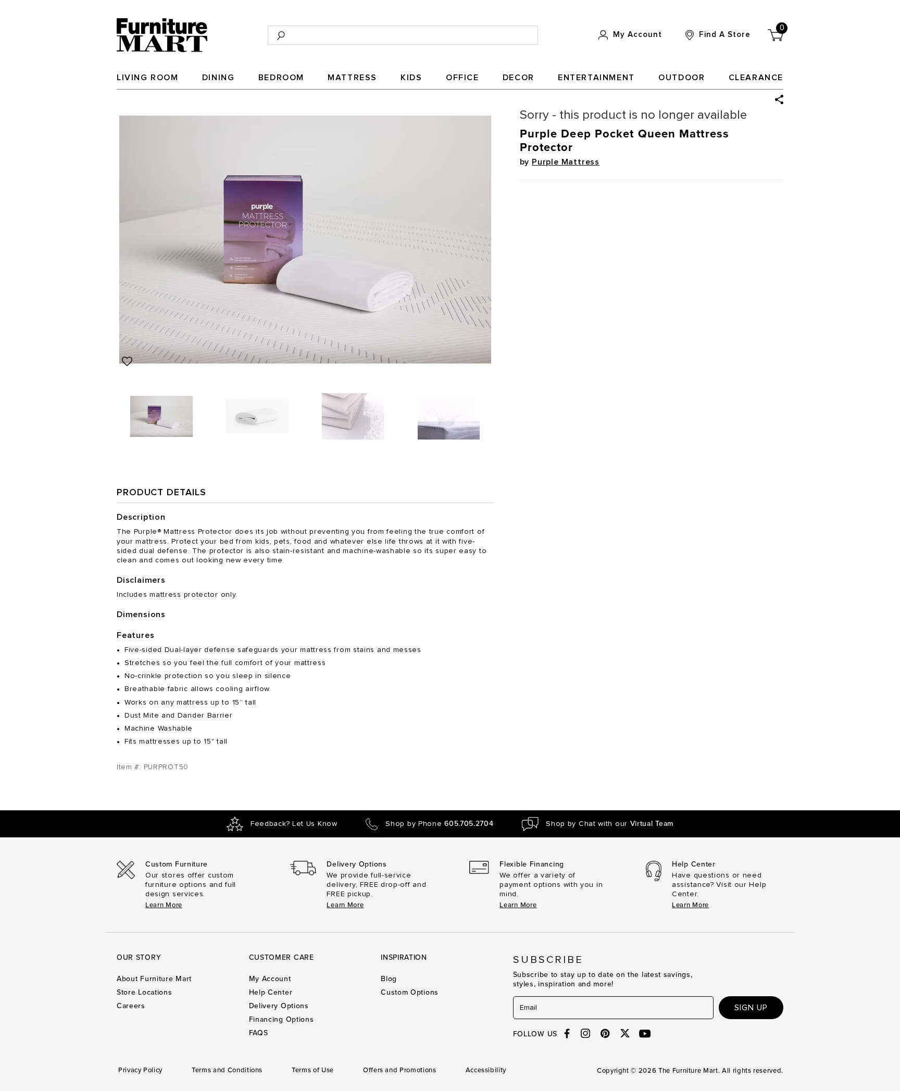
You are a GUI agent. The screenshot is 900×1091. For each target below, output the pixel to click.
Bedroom (281, 77)
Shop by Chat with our (609, 823)
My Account (270, 978)
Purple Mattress (565, 162)
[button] (779, 99)
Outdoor (681, 77)
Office (462, 77)
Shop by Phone (439, 823)
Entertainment (596, 77)
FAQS (258, 1033)
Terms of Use (313, 1070)
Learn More (163, 905)
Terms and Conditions (227, 1070)
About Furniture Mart (154, 978)
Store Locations (144, 992)
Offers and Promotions (399, 1070)
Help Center (271, 992)
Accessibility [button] (486, 1070)
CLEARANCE (756, 77)
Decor (518, 77)
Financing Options (281, 1019)
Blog (389, 978)
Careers (131, 1005)
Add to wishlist (127, 361)
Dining (218, 77)
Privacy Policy (140, 1070)
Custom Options (410, 992)
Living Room (148, 77)
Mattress (352, 77)
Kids (411, 77)
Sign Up (751, 1008)
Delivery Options (279, 1005)
